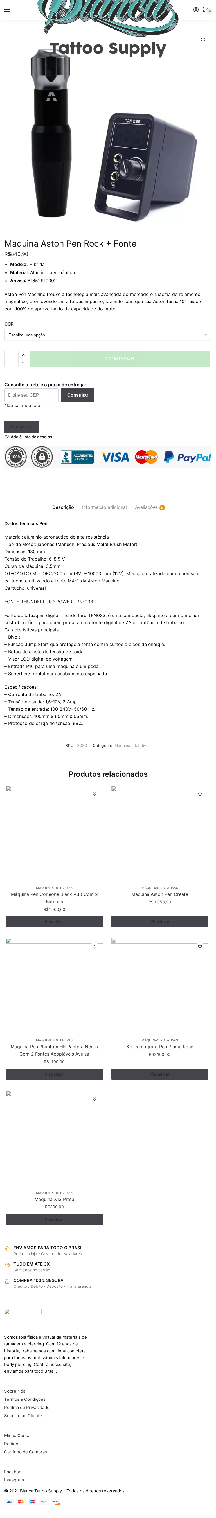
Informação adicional (104, 507)
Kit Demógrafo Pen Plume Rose (159, 1046)
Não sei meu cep (22, 405)
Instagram (14, 1480)
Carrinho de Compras (25, 1451)
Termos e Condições (25, 1399)
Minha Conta (16, 1435)
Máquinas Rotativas (132, 745)
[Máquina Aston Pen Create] (159, 834)
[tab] (63, 503)
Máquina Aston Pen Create (159, 894)
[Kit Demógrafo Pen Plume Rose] (159, 986)
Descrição (63, 507)
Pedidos (12, 1443)
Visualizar (54, 921)
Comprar (120, 359)
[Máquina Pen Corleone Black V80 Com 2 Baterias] (54, 834)
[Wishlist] (94, 794)
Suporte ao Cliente (23, 1415)
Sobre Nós (14, 1391)
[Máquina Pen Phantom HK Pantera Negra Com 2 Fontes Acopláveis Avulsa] (54, 986)
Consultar (77, 395)
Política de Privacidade (27, 1407)
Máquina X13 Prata (54, 1199)
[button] (203, 39)
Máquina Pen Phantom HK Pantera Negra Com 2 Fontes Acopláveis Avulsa (54, 1050)
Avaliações (146, 507)
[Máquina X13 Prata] (54, 1139)
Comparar (21, 426)
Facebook (14, 1471)
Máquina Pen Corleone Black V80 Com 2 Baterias (54, 897)
